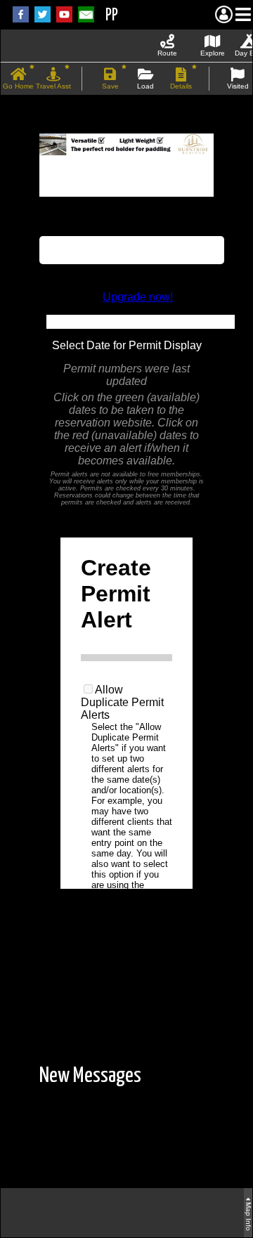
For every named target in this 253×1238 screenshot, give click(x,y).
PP (111, 16)
